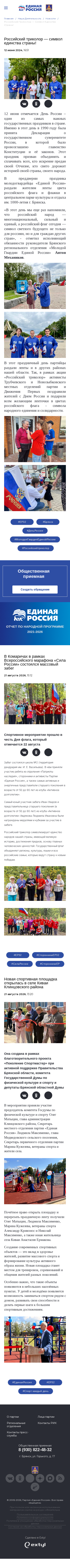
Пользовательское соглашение (35, 1514)
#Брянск (48, 521)
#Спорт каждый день (36, 1391)
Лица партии (46, 1416)
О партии (13, 1416)
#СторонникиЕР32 (48, 955)
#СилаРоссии (19, 963)
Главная (9, 18)
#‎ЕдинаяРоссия (22, 1382)
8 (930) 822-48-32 (35, 1449)
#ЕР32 (22, 521)
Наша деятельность (29, 18)
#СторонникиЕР (50, 963)
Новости (51, 18)
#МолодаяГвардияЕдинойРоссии (35, 539)
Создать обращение (35, 589)
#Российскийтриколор (35, 548)
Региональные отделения (16, 1424)
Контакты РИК (47, 1423)
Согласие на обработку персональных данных (35, 1526)
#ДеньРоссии (35, 530)
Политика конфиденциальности (35, 1517)
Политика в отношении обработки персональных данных (35, 1522)
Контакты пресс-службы (17, 1434)
